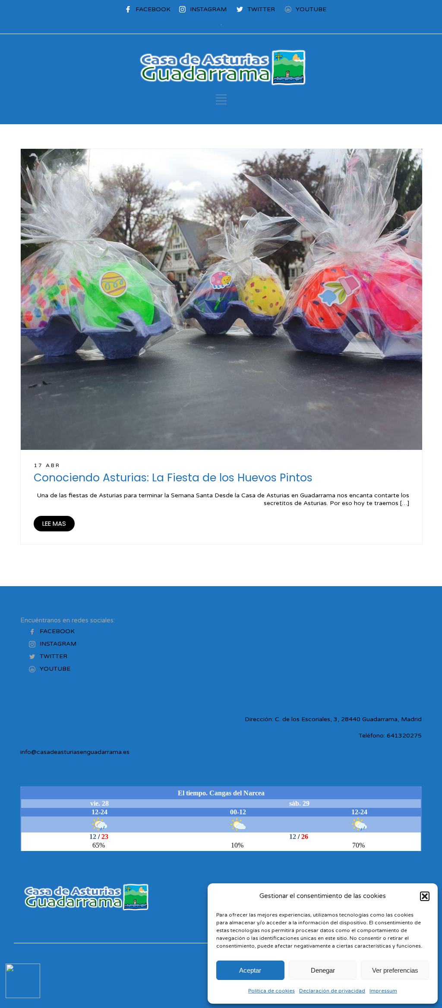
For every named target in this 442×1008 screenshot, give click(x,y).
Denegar (323, 970)
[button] (424, 896)
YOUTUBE (311, 9)
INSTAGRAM (208, 9)
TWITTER (261, 9)
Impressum (383, 991)
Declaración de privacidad (332, 991)
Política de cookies (271, 991)
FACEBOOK (153, 9)
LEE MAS (54, 523)
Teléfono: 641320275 (390, 735)
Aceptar (250, 970)
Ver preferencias (395, 970)
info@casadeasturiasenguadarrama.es (74, 752)
